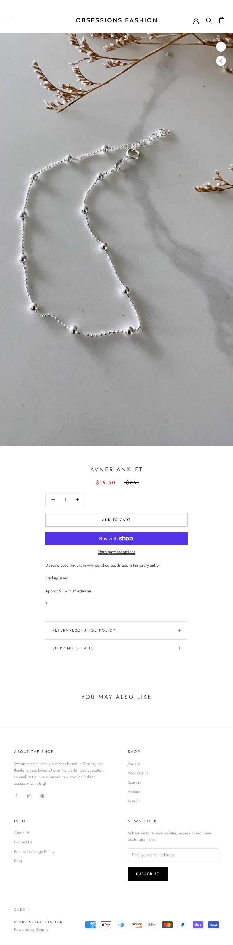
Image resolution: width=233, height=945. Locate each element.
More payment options (116, 551)
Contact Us (23, 842)
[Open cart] (221, 20)
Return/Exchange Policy (83, 630)
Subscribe (148, 873)
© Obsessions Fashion (38, 922)
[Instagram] (29, 795)
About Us (22, 833)
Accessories (138, 773)
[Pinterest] (42, 795)
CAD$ (20, 909)
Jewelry (134, 763)
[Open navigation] (12, 20)
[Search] (209, 20)
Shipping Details (73, 648)
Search (134, 801)
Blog (18, 861)
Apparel (134, 791)
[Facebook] (16, 795)
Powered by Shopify (31, 929)
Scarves (134, 782)
